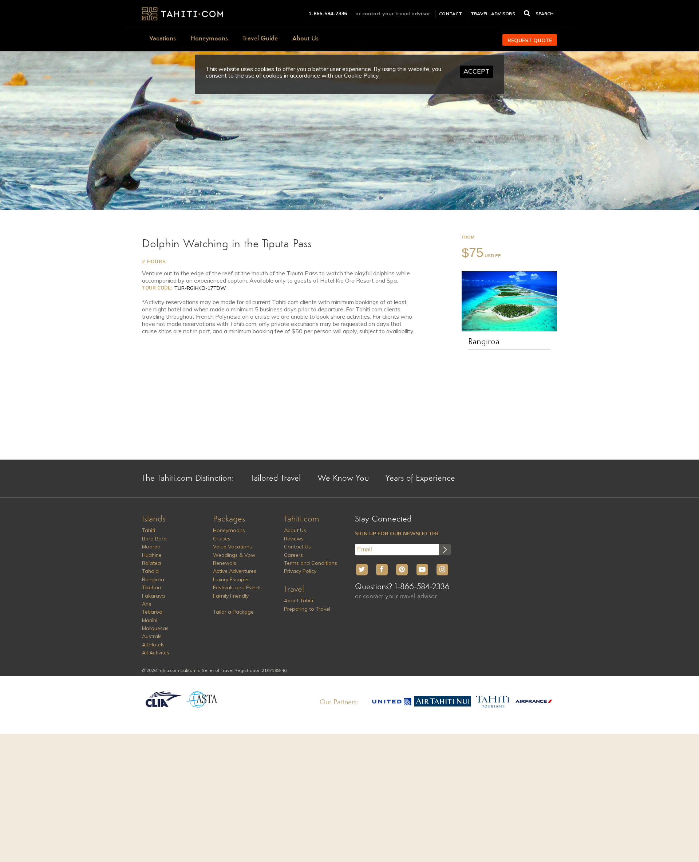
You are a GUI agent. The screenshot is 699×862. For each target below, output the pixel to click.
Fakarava (153, 596)
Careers (293, 555)
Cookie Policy (361, 75)
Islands (153, 519)
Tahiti (148, 530)
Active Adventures (234, 571)
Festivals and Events (237, 587)
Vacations (162, 38)
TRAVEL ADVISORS (493, 13)
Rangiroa (483, 342)
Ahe (146, 604)
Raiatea (151, 563)
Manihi (149, 620)
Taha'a (150, 571)
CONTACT (450, 13)
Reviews (294, 538)
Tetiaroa (152, 612)
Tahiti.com (301, 519)
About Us (305, 38)
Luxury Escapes (231, 579)
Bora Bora (154, 538)
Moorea (151, 546)
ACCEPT (476, 71)
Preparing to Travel (307, 609)
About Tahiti (298, 600)
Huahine (152, 555)
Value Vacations (232, 546)
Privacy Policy (300, 571)
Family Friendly (231, 596)
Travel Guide (260, 38)
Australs (152, 636)
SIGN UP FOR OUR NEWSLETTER (397, 533)
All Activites (155, 652)
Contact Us (297, 546)
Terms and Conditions (310, 563)
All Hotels (153, 644)
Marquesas (155, 628)
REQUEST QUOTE (530, 40)
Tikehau (151, 587)
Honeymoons (209, 38)
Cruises (221, 538)
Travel (294, 589)
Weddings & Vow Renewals (234, 559)
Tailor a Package (233, 612)
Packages (229, 519)
